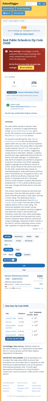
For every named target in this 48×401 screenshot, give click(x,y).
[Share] (44, 4)
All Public (8, 236)
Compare (37, 288)
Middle (29, 236)
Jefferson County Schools (17, 135)
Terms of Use (36, 388)
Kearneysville (11, 335)
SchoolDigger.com (22, 396)
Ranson (9, 322)
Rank (18, 255)
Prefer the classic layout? (24, 34)
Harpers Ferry (11, 331)
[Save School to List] (42, 288)
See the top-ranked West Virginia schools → (22, 113)
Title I (7, 245)
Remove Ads (36, 391)
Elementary (19, 236)
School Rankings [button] (23, 8)
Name (11, 255)
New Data (20, 386)
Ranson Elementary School (28, 92)
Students (27, 255)
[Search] (39, 4)
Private (18, 241)
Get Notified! (27, 67)
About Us (6, 386)
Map (24, 270)
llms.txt (19, 391)
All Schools (28, 241)
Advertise (6, 391)
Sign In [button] (7, 13)
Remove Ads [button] (18, 13)
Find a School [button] (8, 8)
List (24, 265)
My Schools (9, 260)
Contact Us (6, 388)
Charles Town (11, 318)
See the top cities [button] (15, 339)
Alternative (8, 241)
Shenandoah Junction (11, 326)
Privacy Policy (36, 386)
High (37, 236)
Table (17, 250)
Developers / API (22, 388)
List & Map (8, 250)
